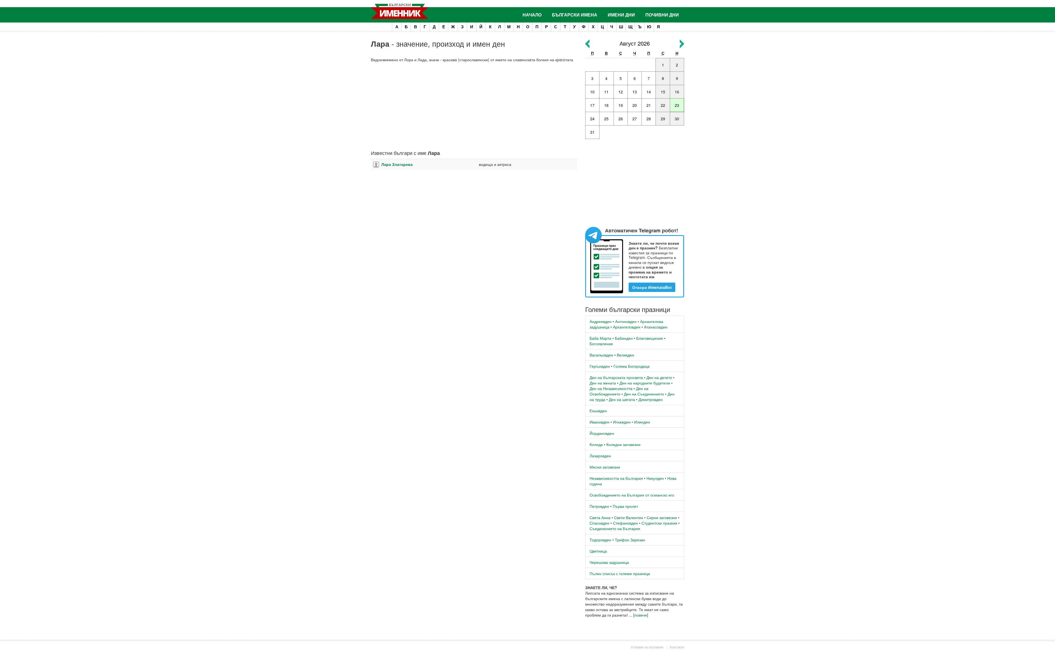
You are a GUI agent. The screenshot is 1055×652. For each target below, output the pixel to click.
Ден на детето (659, 377)
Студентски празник (659, 523)
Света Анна (600, 517)
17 (592, 105)
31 (592, 132)
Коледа (596, 444)
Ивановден (599, 422)
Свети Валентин (628, 517)
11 (606, 91)
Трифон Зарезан (630, 539)
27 (634, 118)
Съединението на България (615, 528)
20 (634, 105)
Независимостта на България (616, 478)
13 (634, 91)
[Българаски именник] (400, 11)
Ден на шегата (622, 399)
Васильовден (601, 355)
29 (663, 118)
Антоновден (626, 321)
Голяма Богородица (631, 366)
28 (648, 118)
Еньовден (598, 410)
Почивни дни (662, 15)
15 (663, 91)
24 (592, 118)
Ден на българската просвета (616, 377)
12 (620, 91)
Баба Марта (600, 338)
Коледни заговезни (623, 444)
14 (648, 91)
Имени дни (621, 15)
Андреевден (601, 321)
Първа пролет (625, 506)
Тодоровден (600, 539)
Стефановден (625, 523)
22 (663, 105)
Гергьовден (600, 366)
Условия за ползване (647, 647)
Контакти (677, 647)
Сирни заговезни (662, 517)
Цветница (598, 551)
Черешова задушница (609, 562)
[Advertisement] (474, 106)
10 (592, 91)
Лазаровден (600, 455)
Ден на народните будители (645, 383)
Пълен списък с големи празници (620, 573)
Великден (625, 355)
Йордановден (602, 433)
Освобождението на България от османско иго (632, 495)
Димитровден (650, 399)
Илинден (642, 422)
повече (640, 615)
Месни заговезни (605, 467)
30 (677, 118)
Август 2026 (635, 43)
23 (677, 105)
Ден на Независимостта (611, 388)
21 (648, 105)
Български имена (574, 15)
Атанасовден (655, 327)
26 (620, 118)
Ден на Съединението (644, 394)
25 (606, 118)
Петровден (599, 506)
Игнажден (622, 422)
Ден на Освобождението (619, 391)
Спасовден (599, 523)
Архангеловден (626, 327)
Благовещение (649, 338)
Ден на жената (603, 383)
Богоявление (601, 343)
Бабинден (624, 338)
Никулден (655, 478)
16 (677, 91)
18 (606, 105)
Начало (532, 15)
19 (620, 105)
